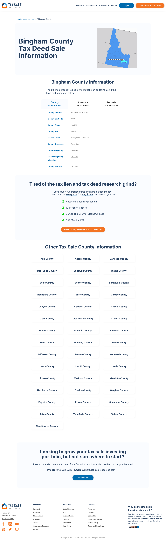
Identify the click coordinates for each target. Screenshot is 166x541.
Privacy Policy (93, 523)
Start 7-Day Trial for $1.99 (150, 5)
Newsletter (67, 523)
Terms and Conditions (96, 526)
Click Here (74, 157)
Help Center (67, 526)
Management (38, 516)
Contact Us (92, 516)
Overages (37, 519)
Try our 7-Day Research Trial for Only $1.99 (83, 230)
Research (36, 509)
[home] (11, 5)
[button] (79, 5)
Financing (36, 512)
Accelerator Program (41, 526)
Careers (91, 512)
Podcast (66, 519)
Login (126, 5)
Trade (35, 523)
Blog (64, 512)
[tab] (54, 104)
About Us (91, 509)
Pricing (114, 5)
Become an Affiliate (95, 519)
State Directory (68, 509)
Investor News (68, 516)
